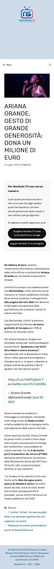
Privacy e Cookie (37, 549)
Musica (12, 507)
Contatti (23, 549)
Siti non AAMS (32, 556)
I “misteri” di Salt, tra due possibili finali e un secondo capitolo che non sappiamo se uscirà (25, 517)
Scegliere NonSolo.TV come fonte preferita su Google (27, 233)
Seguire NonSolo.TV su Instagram (27, 243)
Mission (9, 553)
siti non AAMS (17, 556)
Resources (43, 553)
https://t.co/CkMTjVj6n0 (24, 379)
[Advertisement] (27, 44)
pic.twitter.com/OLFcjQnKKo (27, 384)
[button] (50, 65)
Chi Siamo (12, 549)
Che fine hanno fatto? (25, 553)
